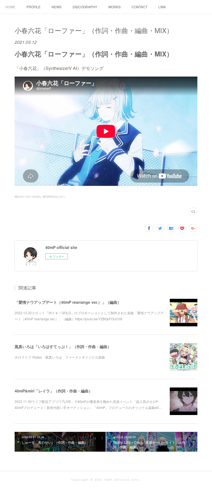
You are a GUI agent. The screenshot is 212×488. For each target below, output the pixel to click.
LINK (162, 6)
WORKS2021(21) (54, 197)
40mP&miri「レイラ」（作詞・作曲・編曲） (53, 391)
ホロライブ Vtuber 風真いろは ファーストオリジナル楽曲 (60, 357)
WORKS (114, 6)
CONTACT (139, 6)
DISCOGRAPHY (85, 6)
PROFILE (33, 6)
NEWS (57, 6)
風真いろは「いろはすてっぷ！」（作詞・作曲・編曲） (63, 346)
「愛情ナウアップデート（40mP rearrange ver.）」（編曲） (68, 302)
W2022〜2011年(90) (28, 197)
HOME (10, 6)
